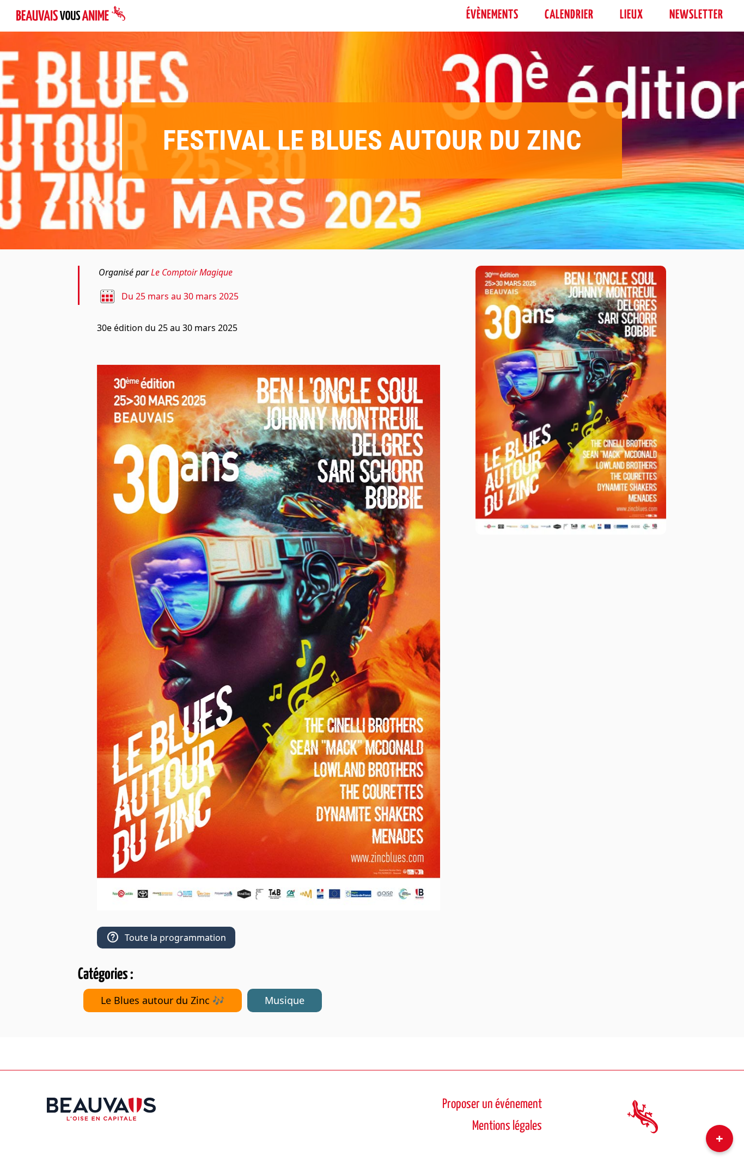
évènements (492, 15)
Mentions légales (507, 1126)
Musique (284, 1000)
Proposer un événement (492, 1104)
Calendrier (569, 15)
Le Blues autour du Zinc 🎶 (162, 1000)
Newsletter (696, 15)
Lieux (631, 15)
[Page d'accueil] (70, 15)
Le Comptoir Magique (192, 272)
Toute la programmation (175, 938)
